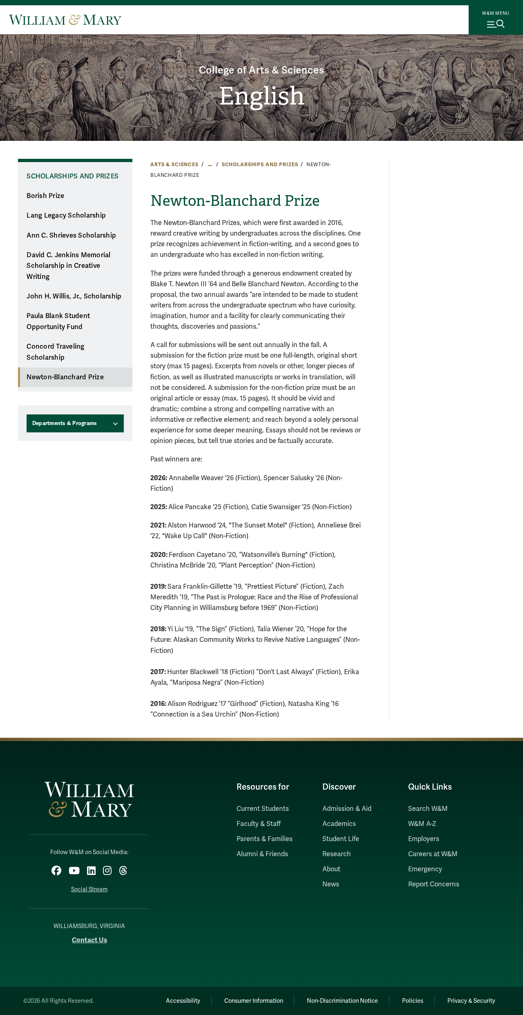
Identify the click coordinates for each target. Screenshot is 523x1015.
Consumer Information (253, 1000)
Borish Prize (45, 196)
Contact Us (89, 940)
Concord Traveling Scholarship (55, 352)
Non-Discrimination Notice (342, 1000)
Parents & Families (265, 839)
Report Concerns (433, 884)
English (262, 96)
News (330, 884)
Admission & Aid (346, 809)
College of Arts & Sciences (261, 70)
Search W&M (428, 809)
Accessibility (183, 1000)
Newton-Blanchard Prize (65, 377)
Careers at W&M (433, 854)
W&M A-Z (422, 824)
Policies (412, 1000)
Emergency (425, 869)
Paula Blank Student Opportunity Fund (58, 321)
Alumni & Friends (262, 854)
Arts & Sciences (174, 164)
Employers (423, 839)
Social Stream (89, 889)
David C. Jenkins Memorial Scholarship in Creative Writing (68, 266)
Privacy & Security (471, 1000)
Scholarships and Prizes (260, 164)
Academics (339, 824)
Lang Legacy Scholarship (66, 215)
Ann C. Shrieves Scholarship (71, 235)
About (331, 869)
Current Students (263, 809)
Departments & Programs (64, 423)
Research (336, 854)
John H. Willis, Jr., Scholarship (74, 296)
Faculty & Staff (259, 824)
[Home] (65, 19)
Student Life (340, 839)
